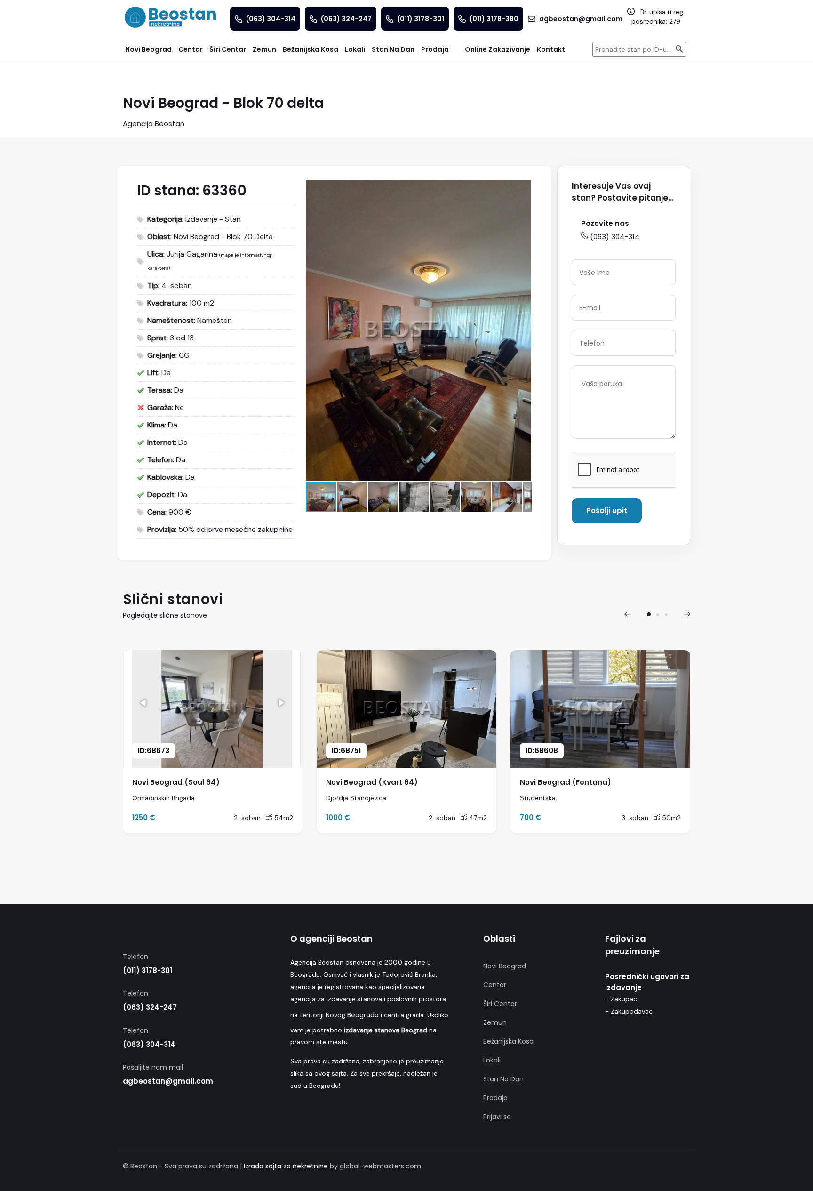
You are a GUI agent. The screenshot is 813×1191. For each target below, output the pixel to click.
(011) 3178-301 (147, 970)
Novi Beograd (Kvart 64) (372, 782)
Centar (494, 985)
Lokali (492, 1060)
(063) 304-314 (614, 236)
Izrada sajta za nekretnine (286, 1166)
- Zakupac (621, 999)
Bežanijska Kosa (508, 1041)
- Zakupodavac (629, 1011)
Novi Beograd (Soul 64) (176, 782)
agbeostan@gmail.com (168, 1081)
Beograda (363, 1015)
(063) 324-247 (150, 1007)
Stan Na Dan (503, 1079)
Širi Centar (500, 1003)
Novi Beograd (504, 966)
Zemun (495, 1022)
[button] (522, 188)
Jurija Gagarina (192, 254)
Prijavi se (497, 1116)
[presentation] (627, 614)
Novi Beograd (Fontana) (565, 782)
